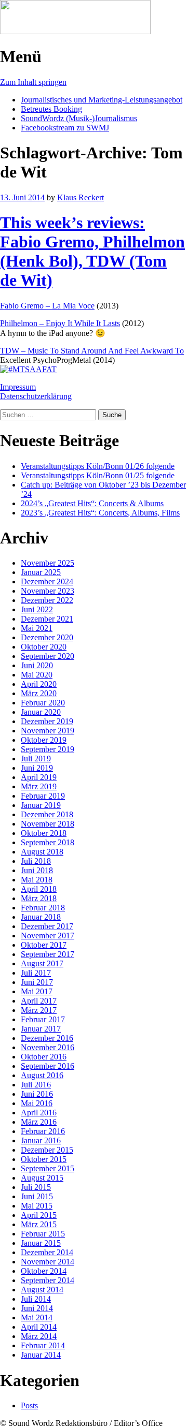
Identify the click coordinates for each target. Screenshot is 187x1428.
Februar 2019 (43, 795)
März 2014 (39, 1336)
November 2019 (47, 730)
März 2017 (39, 1010)
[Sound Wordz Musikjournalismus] (75, 31)
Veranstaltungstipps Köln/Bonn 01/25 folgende (98, 475)
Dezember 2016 (47, 1038)
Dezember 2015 (47, 1149)
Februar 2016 (43, 1131)
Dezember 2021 (47, 618)
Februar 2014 (43, 1345)
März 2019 (39, 786)
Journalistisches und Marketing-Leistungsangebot (101, 99)
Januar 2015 (41, 1243)
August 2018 (42, 851)
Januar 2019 (41, 805)
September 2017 (47, 954)
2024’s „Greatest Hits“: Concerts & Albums (92, 503)
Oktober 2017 (43, 944)
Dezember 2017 (47, 926)
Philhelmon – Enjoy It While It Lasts (60, 323)
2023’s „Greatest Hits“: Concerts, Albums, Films (100, 512)
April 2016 (39, 1112)
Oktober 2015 (43, 1159)
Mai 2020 (36, 674)
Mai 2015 (36, 1205)
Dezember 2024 (47, 581)
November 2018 (47, 823)
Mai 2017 (36, 991)
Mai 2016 (36, 1103)
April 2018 (39, 889)
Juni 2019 (37, 767)
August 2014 (42, 1289)
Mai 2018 (36, 879)
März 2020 (39, 693)
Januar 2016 (41, 1140)
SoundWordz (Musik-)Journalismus (79, 118)
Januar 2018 (41, 916)
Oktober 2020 (43, 646)
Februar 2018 (43, 907)
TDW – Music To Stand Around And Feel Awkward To (92, 350)
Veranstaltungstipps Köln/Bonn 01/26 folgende (98, 466)
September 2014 (47, 1280)
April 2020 (39, 684)
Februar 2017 (43, 1019)
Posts (29, 1405)
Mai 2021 (36, 628)
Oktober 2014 (43, 1271)
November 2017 (47, 935)
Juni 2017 (37, 982)
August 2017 (42, 963)
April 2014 (39, 1326)
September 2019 (47, 749)
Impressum (18, 386)
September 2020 (47, 656)
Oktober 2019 (43, 739)
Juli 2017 (36, 972)
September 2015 (47, 1168)
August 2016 (42, 1075)
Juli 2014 (36, 1298)
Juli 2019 (36, 758)
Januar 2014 (41, 1354)
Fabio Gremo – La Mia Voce (47, 305)
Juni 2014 (37, 1308)
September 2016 (47, 1066)
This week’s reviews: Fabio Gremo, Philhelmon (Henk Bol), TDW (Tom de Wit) (92, 251)
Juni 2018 (37, 870)
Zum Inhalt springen (33, 82)
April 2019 (39, 777)
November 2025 (47, 562)
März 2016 (39, 1121)
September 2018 (47, 842)
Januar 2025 (41, 572)
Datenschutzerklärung (36, 396)
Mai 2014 (36, 1317)
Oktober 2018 (43, 833)
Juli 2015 (36, 1187)
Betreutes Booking (51, 109)
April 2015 (39, 1215)
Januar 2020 (41, 712)
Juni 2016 (37, 1094)
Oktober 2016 (43, 1056)
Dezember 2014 (47, 1252)
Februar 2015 (43, 1233)
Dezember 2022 (47, 600)
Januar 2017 (41, 1028)
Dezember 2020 (47, 637)
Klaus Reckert (80, 197)
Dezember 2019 (47, 721)
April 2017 (39, 1000)
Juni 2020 (37, 665)
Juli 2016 (36, 1084)
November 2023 (47, 590)
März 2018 (39, 898)
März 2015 (39, 1224)
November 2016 (47, 1047)
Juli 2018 (36, 861)
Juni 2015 (37, 1196)
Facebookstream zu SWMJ (65, 127)
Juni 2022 (37, 609)
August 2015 (42, 1177)
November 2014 (47, 1261)
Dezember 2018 (47, 814)
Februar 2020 (43, 702)
